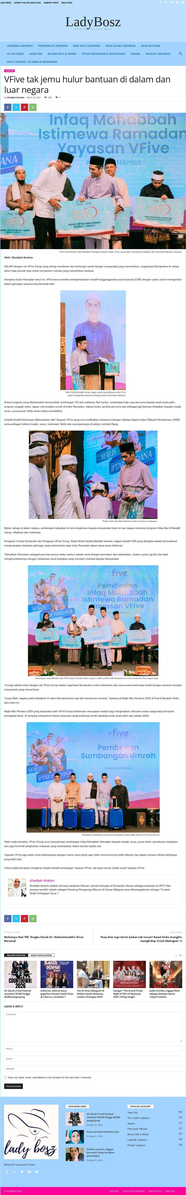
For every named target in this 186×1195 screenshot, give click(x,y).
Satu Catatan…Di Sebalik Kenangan (32, 61)
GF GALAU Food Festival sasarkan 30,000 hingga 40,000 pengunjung (17, 993)
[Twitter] (166, 2)
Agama (135, 53)
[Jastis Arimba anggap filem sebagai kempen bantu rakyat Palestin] (165, 974)
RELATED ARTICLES (16, 955)
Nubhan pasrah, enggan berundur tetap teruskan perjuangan (100, 1152)
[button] (180, 54)
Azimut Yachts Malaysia (27, 2)
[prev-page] (176, 955)
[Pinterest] (24, 107)
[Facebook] (160, 2)
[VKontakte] (177, 2)
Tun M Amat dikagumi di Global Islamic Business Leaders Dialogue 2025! (90, 993)
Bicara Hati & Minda (62, 53)
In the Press (15, 53)
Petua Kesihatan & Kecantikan (103, 53)
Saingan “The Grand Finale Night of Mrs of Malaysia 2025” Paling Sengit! (128, 993)
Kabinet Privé (51, 2)
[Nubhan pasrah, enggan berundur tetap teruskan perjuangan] (75, 1154)
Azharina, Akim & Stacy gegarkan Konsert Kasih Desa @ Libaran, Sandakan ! (57, 993)
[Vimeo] (172, 2)
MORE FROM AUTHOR (41, 955)
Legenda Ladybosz (20, 45)
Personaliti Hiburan (53, 45)
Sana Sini (35, 53)
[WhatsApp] (33, 107)
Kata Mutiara (150, 45)
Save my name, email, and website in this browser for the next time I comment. (50, 1077)
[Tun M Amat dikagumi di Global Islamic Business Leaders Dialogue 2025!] (93, 974)
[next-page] (180, 955)
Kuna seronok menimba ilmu (103, 1131)
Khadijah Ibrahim (15, 97)
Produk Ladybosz (158, 53)
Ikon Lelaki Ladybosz (121, 45)
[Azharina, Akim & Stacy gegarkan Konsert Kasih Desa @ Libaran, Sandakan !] (57, 974)
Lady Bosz (5, 2)
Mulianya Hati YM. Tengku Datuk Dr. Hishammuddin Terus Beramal (43, 939)
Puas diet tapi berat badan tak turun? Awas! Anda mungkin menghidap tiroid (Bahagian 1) (141, 939)
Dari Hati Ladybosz (86, 45)
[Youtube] (183, 2)
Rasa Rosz (66, 2)
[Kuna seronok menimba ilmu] (75, 1137)
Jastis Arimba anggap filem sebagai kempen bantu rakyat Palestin (164, 993)
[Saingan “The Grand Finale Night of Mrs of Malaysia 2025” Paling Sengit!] (129, 974)
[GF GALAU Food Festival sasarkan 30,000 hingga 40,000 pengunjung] (20, 974)
